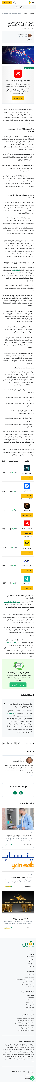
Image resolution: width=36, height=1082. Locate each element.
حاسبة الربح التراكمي (29, 977)
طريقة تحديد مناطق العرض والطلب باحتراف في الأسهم (11, 13)
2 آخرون (29, 39)
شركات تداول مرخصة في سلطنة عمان (24, 1023)
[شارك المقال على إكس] (18, 743)
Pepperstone (31, 997)
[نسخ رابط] (3, 743)
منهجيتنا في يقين (30, 956)
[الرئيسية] (29, 2)
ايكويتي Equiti (31, 1009)
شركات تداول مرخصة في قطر (27, 1028)
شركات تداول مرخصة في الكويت (26, 1025)
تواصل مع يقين (19, 685)
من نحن (32, 954)
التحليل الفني (16, 270)
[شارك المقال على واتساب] (7, 743)
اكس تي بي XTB (30, 1002)
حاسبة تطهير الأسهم (28, 982)
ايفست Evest (30, 995)
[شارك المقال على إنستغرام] (15, 743)
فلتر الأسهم (31, 974)
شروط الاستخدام (29, 1075)
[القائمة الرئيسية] (33, 2)
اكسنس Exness (30, 1005)
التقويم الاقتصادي (29, 986)
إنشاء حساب (31, 966)
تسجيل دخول (31, 964)
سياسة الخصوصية (29, 1078)
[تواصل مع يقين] (32, 1078)
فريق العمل (31, 959)
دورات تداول (6, 2)
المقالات (25, 13)
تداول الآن (19, 98)
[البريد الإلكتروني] (31, 775)
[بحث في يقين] (14, 2)
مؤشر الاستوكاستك (13, 642)
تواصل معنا (31, 961)
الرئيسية (32, 13)
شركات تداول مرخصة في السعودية (25, 1018)
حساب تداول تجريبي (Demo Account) (25, 979)
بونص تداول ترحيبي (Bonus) (27, 984)
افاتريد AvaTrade (30, 1007)
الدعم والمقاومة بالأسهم (12, 602)
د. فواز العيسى (20, 34)
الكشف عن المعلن (29, 18)
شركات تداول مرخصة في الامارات (26, 1020)
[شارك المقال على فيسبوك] (11, 743)
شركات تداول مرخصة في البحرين (26, 1030)
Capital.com (31, 1000)
